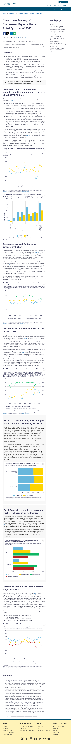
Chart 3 (37, 252)
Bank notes (22, 9)
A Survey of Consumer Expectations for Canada (20, 702)
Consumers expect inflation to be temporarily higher (57, 32)
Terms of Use (40, 726)
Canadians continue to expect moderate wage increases (57, 49)
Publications (30, 9)
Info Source (40, 734)
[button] (4, 33)
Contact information (58, 726)
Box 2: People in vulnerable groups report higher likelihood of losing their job (58, 45)
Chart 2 (28, 135)
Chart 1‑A (6, 448)
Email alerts (56, 728)
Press (42, 9)
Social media (56, 732)
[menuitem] (44, 149)
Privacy (38, 728)
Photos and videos (8, 730)
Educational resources (9, 732)
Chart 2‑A (6, 525)
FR (63, 2)
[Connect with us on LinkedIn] (40, 740)
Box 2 (16, 364)
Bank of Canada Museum (26, 726)
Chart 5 (36, 593)
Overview (5, 191)
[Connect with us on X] (22, 740)
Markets (15, 9)
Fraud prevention (7, 734)
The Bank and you (57, 5)
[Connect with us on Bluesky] (35, 740)
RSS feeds (55, 730)
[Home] (10, 3)
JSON (19, 37)
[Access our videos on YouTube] (49, 740)
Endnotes (52, 51)
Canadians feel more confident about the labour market (57, 35)
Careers (65, 5)
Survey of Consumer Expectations (25, 703)
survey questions (26, 191)
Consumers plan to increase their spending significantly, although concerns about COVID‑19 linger (57, 28)
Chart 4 (25, 338)
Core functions (7, 9)
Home (4, 13)
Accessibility (6, 728)
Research (37, 9)
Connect (23, 728)
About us (49, 5)
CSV (15, 37)
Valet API (55, 734)
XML (25, 37)
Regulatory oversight (58, 9)
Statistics (48, 9)
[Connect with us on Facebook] (27, 740)
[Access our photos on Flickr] (44, 740)
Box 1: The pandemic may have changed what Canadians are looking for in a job (57, 40)
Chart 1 (12, 100)
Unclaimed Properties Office (27, 730)
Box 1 (23, 352)
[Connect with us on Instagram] (31, 740)
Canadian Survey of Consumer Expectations (30, 13)
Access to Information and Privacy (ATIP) (43, 731)
